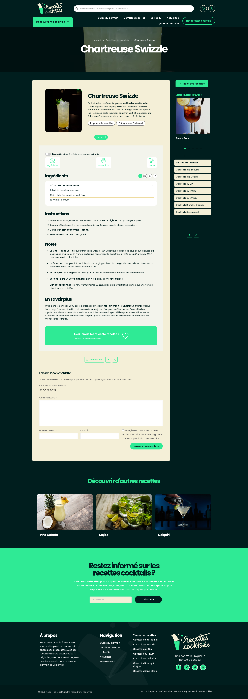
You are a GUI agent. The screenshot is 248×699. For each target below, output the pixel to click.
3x (150, 175)
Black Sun (182, 138)
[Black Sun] (193, 116)
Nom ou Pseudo (49, 430)
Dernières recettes (110, 647)
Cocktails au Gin (184, 183)
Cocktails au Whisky (186, 197)
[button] (152, 185)
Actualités (105, 656)
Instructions (103, 165)
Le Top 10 (105, 652)
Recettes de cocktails (117, 40)
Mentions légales (182, 691)
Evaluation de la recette (52, 385)
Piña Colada (49, 535)
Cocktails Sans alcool (187, 211)
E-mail (84, 430)
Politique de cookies (202, 691)
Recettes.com (107, 661)
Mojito (103, 535)
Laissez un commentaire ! (87, 338)
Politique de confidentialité (159, 691)
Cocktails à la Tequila (187, 169)
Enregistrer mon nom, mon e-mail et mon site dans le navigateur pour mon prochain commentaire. (142, 434)
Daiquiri (163, 535)
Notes (152, 165)
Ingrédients (52, 165)
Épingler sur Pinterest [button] (131, 123)
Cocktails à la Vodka (187, 176)
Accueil (97, 40)
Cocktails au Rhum (186, 190)
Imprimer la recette (101, 123)
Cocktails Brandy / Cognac (190, 204)
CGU (142, 691)
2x (145, 175)
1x (140, 175)
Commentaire (48, 397)
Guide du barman (110, 642)
